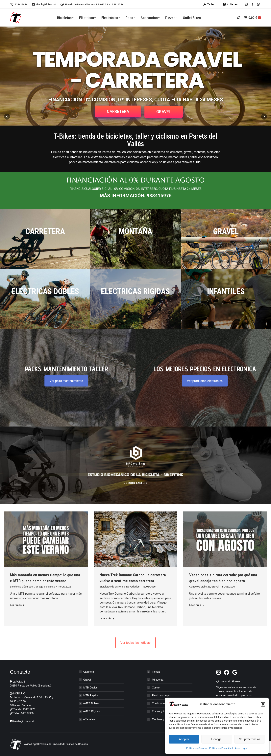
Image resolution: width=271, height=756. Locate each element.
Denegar (216, 739)
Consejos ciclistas (44, 586)
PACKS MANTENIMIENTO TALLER (66, 369)
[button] (263, 704)
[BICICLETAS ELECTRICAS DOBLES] (45, 299)
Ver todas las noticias (135, 643)
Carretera (88, 671)
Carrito (156, 687)
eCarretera (89, 719)
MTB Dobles (90, 687)
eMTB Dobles (91, 703)
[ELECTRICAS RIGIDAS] (135, 299)
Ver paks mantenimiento (66, 381)
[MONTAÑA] (135, 239)
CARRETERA (118, 111)
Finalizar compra (161, 695)
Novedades (132, 586)
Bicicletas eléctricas (21, 586)
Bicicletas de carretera (112, 586)
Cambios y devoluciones (166, 719)
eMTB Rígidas (91, 711)
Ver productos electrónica (205, 381)
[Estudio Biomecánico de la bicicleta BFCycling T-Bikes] (135, 465)
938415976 (21, 4)
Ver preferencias (249, 739)
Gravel (215, 586)
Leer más (16, 605)
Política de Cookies (77, 744)
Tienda (156, 671)
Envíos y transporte (163, 711)
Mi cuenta (157, 679)
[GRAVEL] (226, 239)
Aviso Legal (241, 748)
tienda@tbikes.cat (46, 4)
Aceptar (184, 739)
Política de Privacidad (221, 748)
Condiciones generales (165, 703)
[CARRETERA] (45, 239)
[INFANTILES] (226, 299)
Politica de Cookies (196, 748)
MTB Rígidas (90, 695)
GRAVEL (163, 111)
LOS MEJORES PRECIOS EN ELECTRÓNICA (205, 369)
